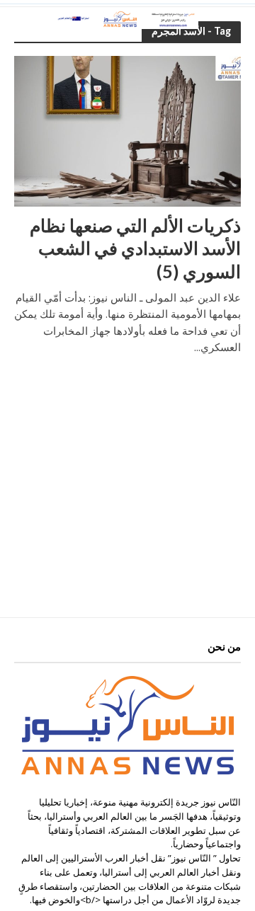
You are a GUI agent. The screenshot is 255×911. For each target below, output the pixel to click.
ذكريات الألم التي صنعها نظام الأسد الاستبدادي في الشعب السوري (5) (135, 248)
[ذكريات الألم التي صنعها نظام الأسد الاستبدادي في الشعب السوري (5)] (127, 130)
